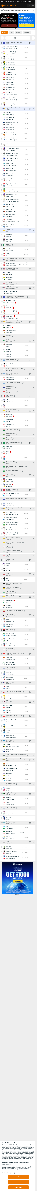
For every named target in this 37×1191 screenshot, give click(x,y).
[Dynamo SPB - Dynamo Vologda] (17, 736)
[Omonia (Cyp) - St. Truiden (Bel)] (17, 68)
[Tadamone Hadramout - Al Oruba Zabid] (17, 857)
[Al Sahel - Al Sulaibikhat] (17, 620)
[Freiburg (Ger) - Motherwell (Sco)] (17, 133)
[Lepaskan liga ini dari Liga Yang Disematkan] (24, 43)
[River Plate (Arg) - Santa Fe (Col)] (17, 264)
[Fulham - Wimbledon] (17, 569)
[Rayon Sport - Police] (17, 750)
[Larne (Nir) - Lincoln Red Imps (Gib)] (17, 220)
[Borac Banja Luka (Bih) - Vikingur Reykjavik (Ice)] (17, 200)
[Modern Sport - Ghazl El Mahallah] (17, 634)
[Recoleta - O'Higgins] (17, 485)
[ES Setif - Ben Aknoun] (17, 249)
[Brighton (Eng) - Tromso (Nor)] (17, 205)
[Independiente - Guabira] (17, 425)
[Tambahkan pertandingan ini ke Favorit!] (1, 47)
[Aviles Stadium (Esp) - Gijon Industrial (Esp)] (17, 533)
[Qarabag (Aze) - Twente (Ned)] (17, 128)
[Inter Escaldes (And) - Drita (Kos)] (17, 159)
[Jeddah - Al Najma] (17, 350)
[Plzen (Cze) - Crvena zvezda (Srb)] (17, 73)
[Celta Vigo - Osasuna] (17, 235)
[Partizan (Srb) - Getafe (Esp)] (17, 225)
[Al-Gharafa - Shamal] (17, 706)
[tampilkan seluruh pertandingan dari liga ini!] (33, 283)
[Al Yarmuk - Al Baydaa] (17, 847)
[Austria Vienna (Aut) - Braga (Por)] (17, 195)
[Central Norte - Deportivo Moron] (17, 364)
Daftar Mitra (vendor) (8, 1173)
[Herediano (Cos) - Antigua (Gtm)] (17, 301)
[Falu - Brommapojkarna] (17, 764)
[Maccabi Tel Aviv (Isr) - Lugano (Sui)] (17, 123)
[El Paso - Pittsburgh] (17, 273)
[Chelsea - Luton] (17, 564)
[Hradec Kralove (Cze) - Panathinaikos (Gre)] (17, 154)
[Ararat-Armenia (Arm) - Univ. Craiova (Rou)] (17, 47)
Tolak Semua (18, 1182)
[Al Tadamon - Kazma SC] (17, 625)
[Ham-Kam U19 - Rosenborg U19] (17, 663)
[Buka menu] (33, 5)
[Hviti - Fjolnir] (17, 579)
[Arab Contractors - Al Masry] (17, 639)
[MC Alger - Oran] (17, 254)
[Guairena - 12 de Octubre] (17, 673)
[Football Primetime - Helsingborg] (17, 769)
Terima (18, 1177)
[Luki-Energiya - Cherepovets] (17, 725)
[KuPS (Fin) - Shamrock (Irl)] (17, 113)
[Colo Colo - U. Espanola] (17, 480)
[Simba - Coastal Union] (17, 803)
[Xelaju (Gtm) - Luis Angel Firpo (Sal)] (17, 317)
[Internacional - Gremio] (17, 457)
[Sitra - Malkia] (17, 405)
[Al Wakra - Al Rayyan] (17, 711)
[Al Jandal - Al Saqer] (17, 355)
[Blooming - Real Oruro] (17, 415)
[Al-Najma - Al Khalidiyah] (17, 400)
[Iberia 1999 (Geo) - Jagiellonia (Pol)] (17, 52)
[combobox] (17, 38)
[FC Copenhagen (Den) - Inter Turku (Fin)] (17, 149)
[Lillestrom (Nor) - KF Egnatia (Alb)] (17, 63)
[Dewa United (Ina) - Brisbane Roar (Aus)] (17, 513)
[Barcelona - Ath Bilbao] (17, 240)
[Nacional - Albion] (17, 818)
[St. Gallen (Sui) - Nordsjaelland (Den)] (17, 189)
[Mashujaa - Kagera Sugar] (17, 798)
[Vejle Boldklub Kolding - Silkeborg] (17, 494)
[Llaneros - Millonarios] (17, 606)
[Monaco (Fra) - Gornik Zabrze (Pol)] (17, 138)
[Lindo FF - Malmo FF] (17, 779)
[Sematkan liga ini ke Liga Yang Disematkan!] (12, 245)
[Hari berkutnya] (33, 38)
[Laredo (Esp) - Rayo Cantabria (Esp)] (17, 528)
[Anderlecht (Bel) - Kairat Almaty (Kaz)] (17, 98)
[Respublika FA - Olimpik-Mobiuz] (17, 832)
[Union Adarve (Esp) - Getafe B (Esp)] (17, 518)
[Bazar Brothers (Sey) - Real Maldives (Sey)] (17, 523)
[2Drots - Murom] (17, 731)
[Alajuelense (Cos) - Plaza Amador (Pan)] (17, 311)
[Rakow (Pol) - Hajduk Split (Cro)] (17, 169)
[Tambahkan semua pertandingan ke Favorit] (1, 43)
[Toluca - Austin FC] (17, 326)
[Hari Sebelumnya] (2, 38)
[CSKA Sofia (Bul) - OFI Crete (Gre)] (17, 88)
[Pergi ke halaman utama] (10, 5)
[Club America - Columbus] (17, 331)
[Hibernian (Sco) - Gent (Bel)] (17, 215)
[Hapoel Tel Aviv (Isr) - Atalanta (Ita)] (17, 184)
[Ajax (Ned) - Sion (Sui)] (17, 179)
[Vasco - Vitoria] (17, 452)
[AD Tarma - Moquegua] (17, 696)
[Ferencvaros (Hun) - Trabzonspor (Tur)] (17, 103)
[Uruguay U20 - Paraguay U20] (17, 504)
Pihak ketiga (8, 1160)
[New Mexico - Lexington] (17, 278)
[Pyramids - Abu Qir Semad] (17, 644)
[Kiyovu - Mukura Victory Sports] (17, 745)
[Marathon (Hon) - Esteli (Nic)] (17, 306)
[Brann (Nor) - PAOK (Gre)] (17, 143)
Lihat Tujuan (18, 1187)
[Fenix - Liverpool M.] (17, 812)
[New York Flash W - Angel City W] (17, 292)
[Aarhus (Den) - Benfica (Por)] (17, 83)
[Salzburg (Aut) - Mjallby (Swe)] (17, 78)
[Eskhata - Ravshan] (17, 789)
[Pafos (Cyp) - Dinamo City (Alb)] (17, 164)
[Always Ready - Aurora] (17, 420)
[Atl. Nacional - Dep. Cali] (17, 601)
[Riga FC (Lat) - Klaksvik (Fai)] (17, 174)
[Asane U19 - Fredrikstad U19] (17, 658)
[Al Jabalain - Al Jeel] (17, 345)
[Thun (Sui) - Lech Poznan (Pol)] (17, 93)
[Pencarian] (29, 5)
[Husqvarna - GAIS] (17, 774)
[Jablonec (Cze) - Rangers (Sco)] (17, 118)
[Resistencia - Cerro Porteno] (17, 678)
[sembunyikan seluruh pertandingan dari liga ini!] (33, 43)
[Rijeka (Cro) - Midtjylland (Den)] (17, 210)
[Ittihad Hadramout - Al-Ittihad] (17, 852)
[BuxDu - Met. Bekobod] (17, 837)
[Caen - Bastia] (17, 687)
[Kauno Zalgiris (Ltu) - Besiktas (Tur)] (17, 57)
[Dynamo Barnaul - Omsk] (17, 720)
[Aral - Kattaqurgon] (17, 827)
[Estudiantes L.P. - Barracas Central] (17, 378)
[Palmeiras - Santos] (17, 447)
